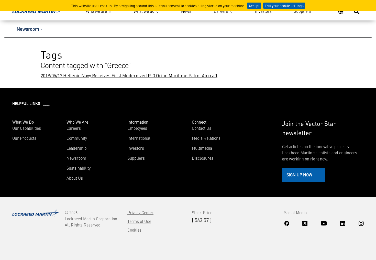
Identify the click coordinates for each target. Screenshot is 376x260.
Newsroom (28, 29)
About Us (75, 178)
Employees (137, 128)
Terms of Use (139, 221)
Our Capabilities (26, 128)
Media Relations (206, 138)
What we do (144, 11)
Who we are (96, 11)
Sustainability (79, 168)
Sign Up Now (299, 174)
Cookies (134, 230)
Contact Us (201, 128)
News (186, 11)
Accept (254, 5)
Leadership (77, 148)
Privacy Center (140, 212)
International (138, 138)
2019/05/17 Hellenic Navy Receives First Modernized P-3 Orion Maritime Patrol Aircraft (129, 75)
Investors (263, 11)
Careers (221, 11)
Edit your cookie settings (284, 5)
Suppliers (302, 11)
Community (77, 138)
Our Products (24, 138)
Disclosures (202, 158)
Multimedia (202, 148)
